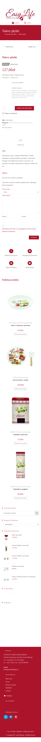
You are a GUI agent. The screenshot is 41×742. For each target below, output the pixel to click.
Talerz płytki (22, 34)
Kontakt (13, 731)
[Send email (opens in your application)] (22, 3)
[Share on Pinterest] (16, 717)
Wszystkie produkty (27, 122)
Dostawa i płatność (11, 685)
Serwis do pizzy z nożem (20, 380)
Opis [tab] (20, 140)
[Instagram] (20, 3)
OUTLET (8, 691)
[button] (9, 113)
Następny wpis (32, 46)
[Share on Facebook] (11, 717)
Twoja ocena (6, 189)
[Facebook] (18, 3)
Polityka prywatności (28, 731)
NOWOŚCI (9, 688)
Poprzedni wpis (9, 46)
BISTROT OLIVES (15, 432)
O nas (8, 731)
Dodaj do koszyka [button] (20, 334)
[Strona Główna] (2, 34)
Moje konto (9, 678)
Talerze (19, 122)
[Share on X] (6, 717)
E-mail (24, 216)
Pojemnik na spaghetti (20, 489)
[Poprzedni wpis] (3, 46)
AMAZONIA (12, 122)
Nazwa (4, 216)
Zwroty (8, 682)
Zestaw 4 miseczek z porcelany (20, 325)
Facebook (7, 602)
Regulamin (19, 731)
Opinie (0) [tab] (20, 145)
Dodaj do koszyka (24, 108)
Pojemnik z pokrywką (20, 434)
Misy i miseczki (12, 323)
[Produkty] (37, 46)
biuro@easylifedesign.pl (11, 669)
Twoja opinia (6, 195)
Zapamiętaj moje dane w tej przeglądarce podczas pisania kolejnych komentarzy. (19, 230)
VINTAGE (19, 323)
